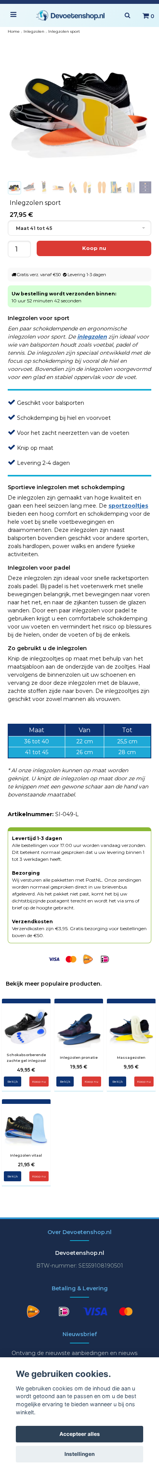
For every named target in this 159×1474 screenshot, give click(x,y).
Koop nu (39, 1081)
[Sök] (127, 15)
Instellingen (79, 1454)
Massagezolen (131, 1057)
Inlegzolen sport (64, 31)
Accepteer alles (79, 1434)
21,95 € (26, 1164)
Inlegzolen (34, 31)
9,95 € (131, 1067)
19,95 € (78, 1067)
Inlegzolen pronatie (79, 1057)
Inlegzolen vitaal (26, 1155)
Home (14, 31)
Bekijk (12, 1081)
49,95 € (26, 1070)
